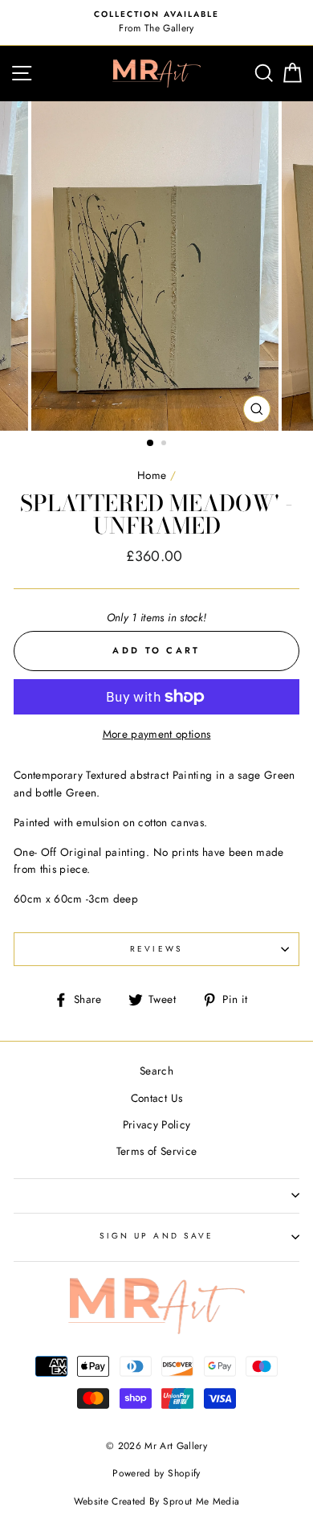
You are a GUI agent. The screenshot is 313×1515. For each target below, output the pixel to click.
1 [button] (151, 444)
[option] (156, 22)
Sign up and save (156, 1236)
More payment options (157, 734)
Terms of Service (156, 1151)
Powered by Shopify (156, 1473)
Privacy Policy (157, 1124)
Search (156, 1071)
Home (151, 475)
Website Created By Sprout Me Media (157, 1501)
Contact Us (156, 1098)
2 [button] (165, 444)
